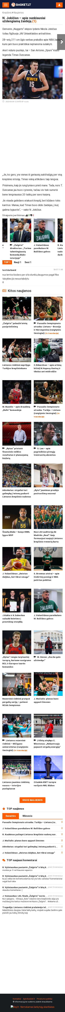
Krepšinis (7, 12)
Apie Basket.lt (29, 999)
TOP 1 (7, 262)
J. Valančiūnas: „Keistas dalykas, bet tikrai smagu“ (28, 853)
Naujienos (19, 12)
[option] (44, 239)
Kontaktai (17, 999)
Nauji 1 (17, 262)
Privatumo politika (44, 999)
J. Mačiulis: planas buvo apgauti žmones (23, 840)
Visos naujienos (32, 800)
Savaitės (11, 815)
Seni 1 (28, 262)
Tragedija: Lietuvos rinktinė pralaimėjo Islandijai (27, 907)
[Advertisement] (32, 139)
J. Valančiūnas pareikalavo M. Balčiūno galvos (26, 828)
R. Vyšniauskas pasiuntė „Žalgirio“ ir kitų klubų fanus (29, 867)
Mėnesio (27, 815)
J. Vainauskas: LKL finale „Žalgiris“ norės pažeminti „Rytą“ (32, 896)
